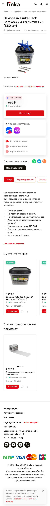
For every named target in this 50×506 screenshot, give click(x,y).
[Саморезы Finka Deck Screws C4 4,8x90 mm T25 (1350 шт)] (20, 275)
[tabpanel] (25, 217)
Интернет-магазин (13, 413)
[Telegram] (20, 445)
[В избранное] (22, 311)
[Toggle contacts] (35, 4)
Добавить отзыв (13, 30)
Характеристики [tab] (25, 179)
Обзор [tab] (9, 179)
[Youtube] (13, 445)
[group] (25, 56)
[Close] (43, 490)
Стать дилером (31, 423)
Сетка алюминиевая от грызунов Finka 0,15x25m (20, 373)
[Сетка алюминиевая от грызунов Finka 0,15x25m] (20, 351)
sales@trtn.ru (10, 427)
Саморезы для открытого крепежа (29, 86)
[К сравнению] (27, 311)
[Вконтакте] (6, 445)
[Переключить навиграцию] (3, 4)
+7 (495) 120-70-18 (12, 423)
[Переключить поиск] (41, 4)
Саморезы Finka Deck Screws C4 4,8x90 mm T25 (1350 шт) (19, 298)
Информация (10, 409)
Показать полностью (14, 244)
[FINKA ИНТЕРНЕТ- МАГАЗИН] (13, 4)
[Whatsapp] (27, 445)
